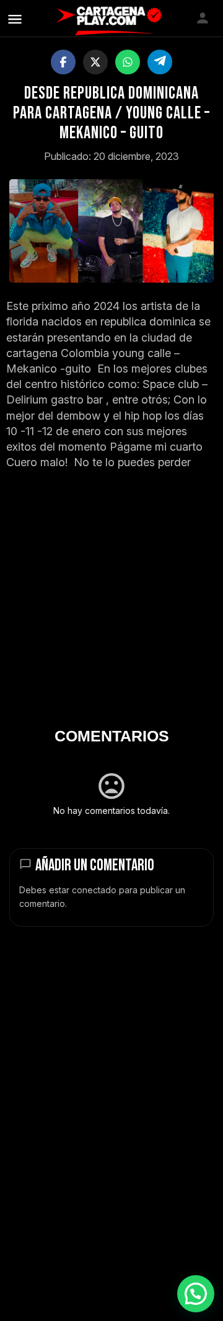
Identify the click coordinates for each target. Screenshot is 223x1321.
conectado (94, 890)
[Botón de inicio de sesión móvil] (203, 18)
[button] (195, 1293)
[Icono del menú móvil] (15, 19)
